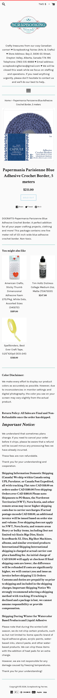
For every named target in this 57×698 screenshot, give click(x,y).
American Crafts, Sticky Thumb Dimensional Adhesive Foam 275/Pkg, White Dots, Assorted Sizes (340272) (14, 295)
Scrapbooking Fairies (37, 687)
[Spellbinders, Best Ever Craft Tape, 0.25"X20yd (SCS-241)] (14, 330)
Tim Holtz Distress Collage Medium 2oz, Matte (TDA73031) (43, 287)
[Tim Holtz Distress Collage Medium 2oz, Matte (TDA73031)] (42, 267)
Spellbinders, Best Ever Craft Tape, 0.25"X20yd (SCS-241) (14, 349)
